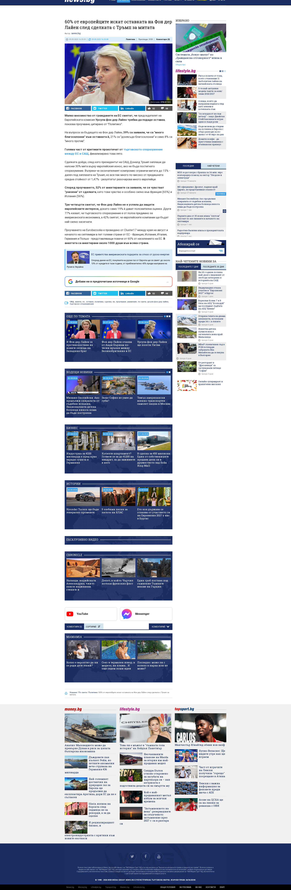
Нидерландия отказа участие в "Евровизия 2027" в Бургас (210, 290)
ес (84, 302)
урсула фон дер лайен (157, 302)
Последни (188, 166)
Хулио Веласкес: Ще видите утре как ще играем (212, 753)
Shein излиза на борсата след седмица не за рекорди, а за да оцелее (100, 809)
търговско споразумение (82, 304)
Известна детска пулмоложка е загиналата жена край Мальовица (210, 332)
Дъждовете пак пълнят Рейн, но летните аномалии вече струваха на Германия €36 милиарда (89, 765)
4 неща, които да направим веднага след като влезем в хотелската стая (211, 105)
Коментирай (159, 627)
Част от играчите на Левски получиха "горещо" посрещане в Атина (212, 772)
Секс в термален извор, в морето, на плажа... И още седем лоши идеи (118, 665)
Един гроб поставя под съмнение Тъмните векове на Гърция (152, 583)
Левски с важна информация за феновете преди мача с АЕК (209, 788)
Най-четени (213, 166)
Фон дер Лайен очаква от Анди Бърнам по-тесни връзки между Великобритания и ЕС (117, 346)
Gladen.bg (124, 887)
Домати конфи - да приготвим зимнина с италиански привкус (210, 142)
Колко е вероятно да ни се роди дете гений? (82, 664)
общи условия (167, 887)
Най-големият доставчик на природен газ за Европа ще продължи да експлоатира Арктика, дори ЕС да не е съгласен (90, 788)
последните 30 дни (213, 267)
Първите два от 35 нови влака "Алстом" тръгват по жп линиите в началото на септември (198, 218)
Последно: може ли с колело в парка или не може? (152, 665)
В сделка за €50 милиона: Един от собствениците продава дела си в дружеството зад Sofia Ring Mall (154, 459)
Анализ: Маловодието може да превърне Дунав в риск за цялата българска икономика (87, 748)
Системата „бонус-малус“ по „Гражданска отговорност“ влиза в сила (199, 58)
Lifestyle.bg (96, 887)
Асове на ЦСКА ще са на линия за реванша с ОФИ (211, 802)
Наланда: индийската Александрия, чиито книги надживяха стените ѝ (81, 585)
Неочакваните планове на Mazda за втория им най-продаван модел (156, 759)
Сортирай (91, 627)
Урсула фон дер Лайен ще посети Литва (152, 343)
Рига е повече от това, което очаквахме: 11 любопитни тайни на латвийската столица (210, 79)
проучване (121, 302)
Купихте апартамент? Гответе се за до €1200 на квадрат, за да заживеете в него (118, 458)
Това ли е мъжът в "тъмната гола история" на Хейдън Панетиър (142, 746)
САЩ (72, 302)
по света (142, 302)
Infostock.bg (139, 887)
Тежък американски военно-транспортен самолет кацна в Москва (153, 400)
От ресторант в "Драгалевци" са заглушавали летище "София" (209, 366)
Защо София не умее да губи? (117, 399)
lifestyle (186, 71)
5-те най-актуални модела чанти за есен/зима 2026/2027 (210, 91)
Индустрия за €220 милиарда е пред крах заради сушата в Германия (81, 458)
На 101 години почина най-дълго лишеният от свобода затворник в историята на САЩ (211, 276)
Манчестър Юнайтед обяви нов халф (200, 745)
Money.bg (82, 887)
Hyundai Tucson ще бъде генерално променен (82, 511)
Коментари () (163, 39)
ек (114, 302)
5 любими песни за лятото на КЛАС (115, 511)
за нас (198, 887)
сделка (108, 302)
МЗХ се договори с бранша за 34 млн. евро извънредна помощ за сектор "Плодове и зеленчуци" (200, 175)
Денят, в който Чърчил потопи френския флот (117, 582)
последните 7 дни (188, 267)
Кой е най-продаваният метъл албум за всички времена (157, 797)
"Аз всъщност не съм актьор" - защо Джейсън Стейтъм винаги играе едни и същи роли (211, 117)
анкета (78, 302)
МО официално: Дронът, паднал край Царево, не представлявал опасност (197, 188)
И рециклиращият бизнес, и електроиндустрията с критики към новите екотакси (90, 830)
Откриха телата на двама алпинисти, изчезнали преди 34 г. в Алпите (211, 319)
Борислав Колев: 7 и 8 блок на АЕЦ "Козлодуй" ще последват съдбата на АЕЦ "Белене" (211, 304)
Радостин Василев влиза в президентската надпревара (200, 231)
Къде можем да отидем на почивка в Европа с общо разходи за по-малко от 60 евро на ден (211, 130)
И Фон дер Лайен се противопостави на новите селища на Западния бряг (79, 346)
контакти (211, 887)
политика (99, 302)
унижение (132, 302)
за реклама (185, 887)
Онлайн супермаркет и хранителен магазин (210, 382)
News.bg (70, 887)
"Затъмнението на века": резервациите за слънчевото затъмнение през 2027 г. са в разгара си (145, 816)
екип (222, 887)
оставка (89, 302)
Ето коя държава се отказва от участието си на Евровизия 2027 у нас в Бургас (153, 514)
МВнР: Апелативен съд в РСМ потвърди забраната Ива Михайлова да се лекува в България (211, 349)
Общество (180, 65)
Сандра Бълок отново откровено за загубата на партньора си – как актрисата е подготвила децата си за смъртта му (145, 778)
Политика (130, 39)
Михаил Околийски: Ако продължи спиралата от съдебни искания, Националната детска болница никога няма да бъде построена (82, 405)
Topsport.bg (110, 887)
